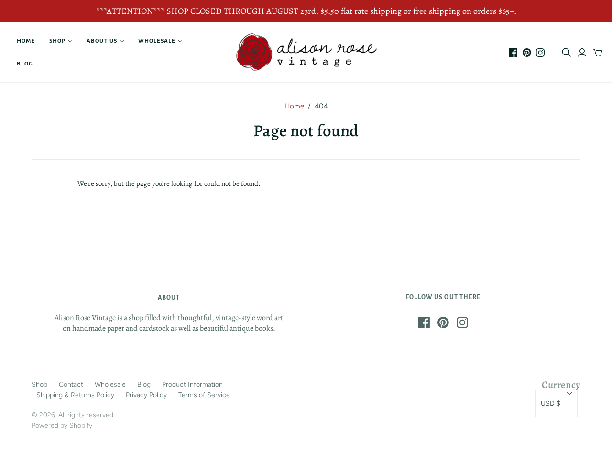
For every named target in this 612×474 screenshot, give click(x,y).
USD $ (550, 403)
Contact (71, 384)
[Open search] (566, 52)
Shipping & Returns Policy (75, 395)
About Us (102, 41)
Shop (57, 41)
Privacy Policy (146, 395)
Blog (25, 64)
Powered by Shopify (62, 425)
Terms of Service (204, 395)
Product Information (192, 384)
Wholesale (156, 41)
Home (26, 41)
